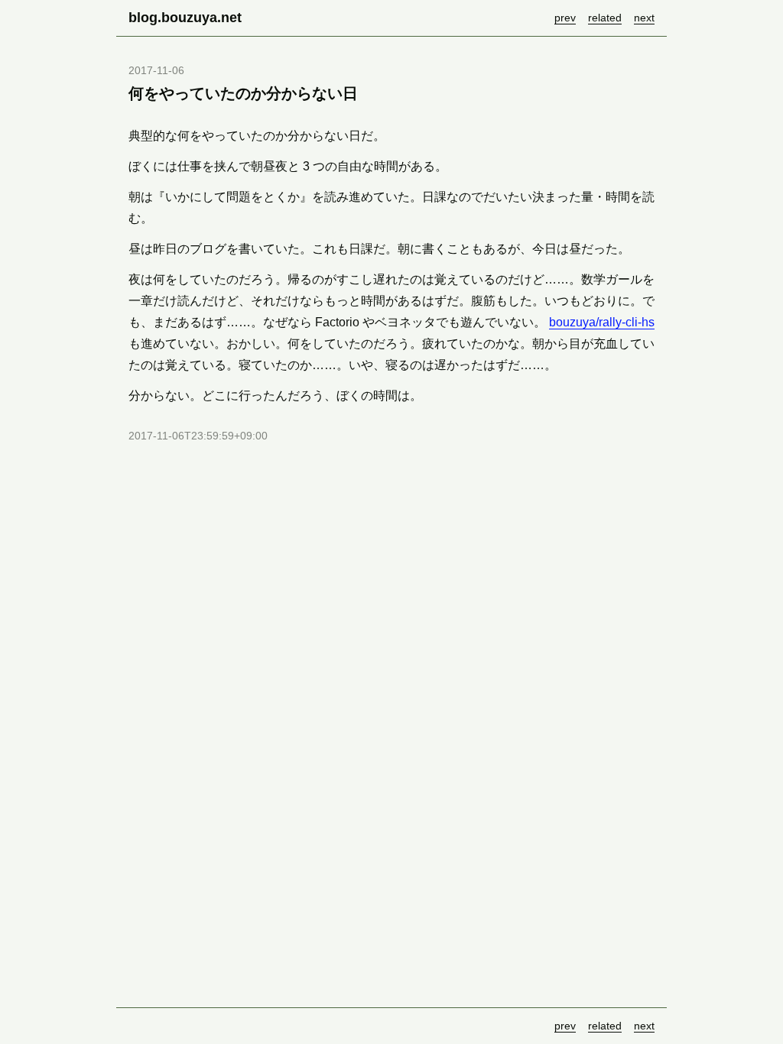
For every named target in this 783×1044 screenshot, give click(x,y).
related (605, 17)
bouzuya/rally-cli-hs (602, 322)
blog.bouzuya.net (185, 17)
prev (565, 17)
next (644, 17)
